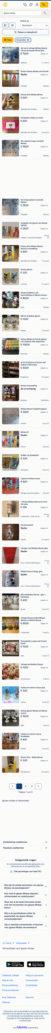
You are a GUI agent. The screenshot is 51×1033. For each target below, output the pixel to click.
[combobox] (22, 13)
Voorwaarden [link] (32, 980)
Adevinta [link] (30, 997)
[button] (31, 5)
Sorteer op (24, 21)
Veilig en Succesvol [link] (34, 975)
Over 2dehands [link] (9, 997)
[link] (5, 5)
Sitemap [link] (6, 1002)
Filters (9, 40)
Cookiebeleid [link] (31, 985)
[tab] (5, 25)
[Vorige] (12, 786)
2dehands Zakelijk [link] (10, 975)
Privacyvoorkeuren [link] (10, 990)
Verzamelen (21, 40)
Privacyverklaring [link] (10, 985)
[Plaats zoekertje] (44, 5)
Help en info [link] (7, 980)
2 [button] (25, 786)
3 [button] (31, 786)
